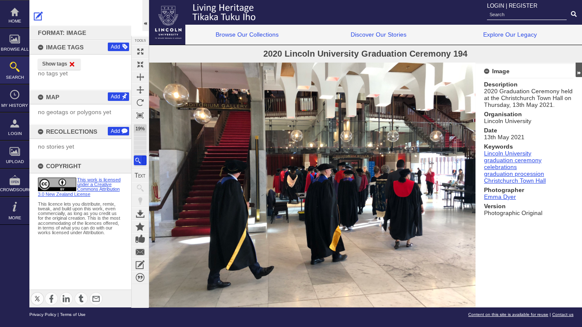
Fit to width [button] (140, 77)
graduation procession (514, 173)
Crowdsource (14, 189)
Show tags (54, 64)
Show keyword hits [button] (140, 188)
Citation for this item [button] (140, 277)
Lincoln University (507, 153)
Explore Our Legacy (510, 34)
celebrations (500, 167)
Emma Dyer (500, 196)
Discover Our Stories (378, 34)
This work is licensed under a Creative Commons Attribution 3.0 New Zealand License (79, 187)
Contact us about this (140, 252)
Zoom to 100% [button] (140, 115)
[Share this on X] (37, 293)
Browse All (15, 49)
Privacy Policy (42, 314)
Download (140, 213)
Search (15, 77)
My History (14, 105)
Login (15, 133)
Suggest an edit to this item (38, 16)
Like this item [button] (140, 239)
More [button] (15, 217)
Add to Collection (140, 226)
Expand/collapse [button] (579, 70)
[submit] (574, 14)
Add (115, 47)
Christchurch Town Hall (515, 180)
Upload (15, 161)
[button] (140, 160)
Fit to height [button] (140, 89)
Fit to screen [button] (140, 64)
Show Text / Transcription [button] (140, 175)
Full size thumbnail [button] (140, 51)
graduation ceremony (513, 160)
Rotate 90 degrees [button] (140, 102)
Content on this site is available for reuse (508, 314)
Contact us (562, 314)
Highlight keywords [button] (140, 201)
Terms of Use (73, 314)
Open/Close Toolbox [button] (145, 15)
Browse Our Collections (247, 34)
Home (15, 21)
